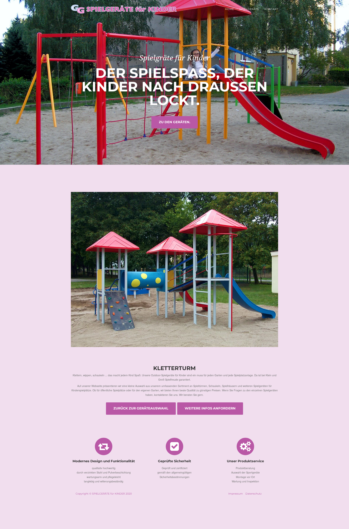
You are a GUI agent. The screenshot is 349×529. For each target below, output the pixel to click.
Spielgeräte (249, 9)
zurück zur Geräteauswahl (140, 408)
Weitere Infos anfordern (210, 408)
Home (229, 9)
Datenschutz (253, 493)
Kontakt (271, 9)
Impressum (235, 493)
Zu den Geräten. (174, 122)
